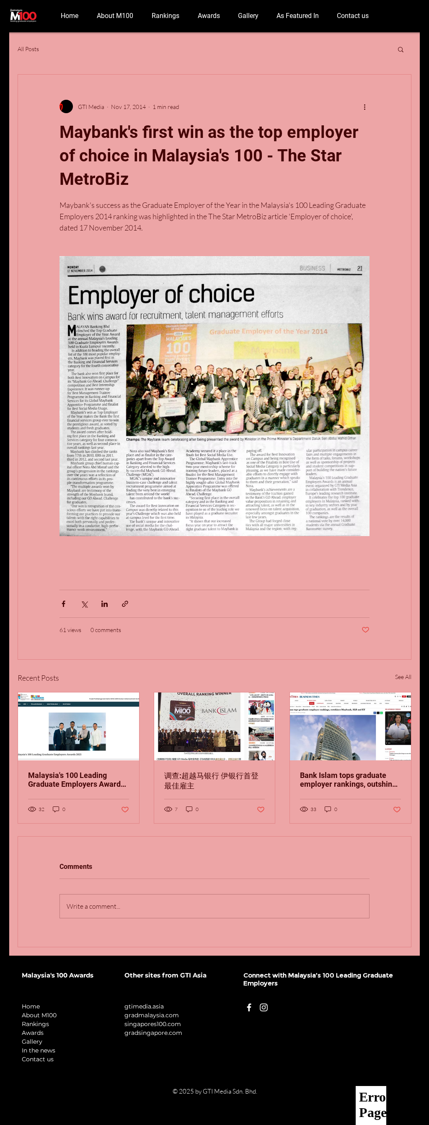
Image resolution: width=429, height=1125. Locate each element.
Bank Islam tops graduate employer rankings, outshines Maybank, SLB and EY (350, 779)
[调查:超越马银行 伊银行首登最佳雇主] (214, 726)
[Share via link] (125, 604)
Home (31, 1006)
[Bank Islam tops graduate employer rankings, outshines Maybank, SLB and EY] (350, 726)
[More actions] (364, 106)
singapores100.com (152, 1024)
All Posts (28, 48)
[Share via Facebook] (63, 604)
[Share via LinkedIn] (105, 604)
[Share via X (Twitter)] (84, 604)
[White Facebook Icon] (249, 1007)
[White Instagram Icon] (263, 1007)
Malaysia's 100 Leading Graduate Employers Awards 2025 (76, 779)
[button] (401, 49)
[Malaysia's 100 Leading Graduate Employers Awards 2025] (78, 726)
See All (403, 676)
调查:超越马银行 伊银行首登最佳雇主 (211, 780)
